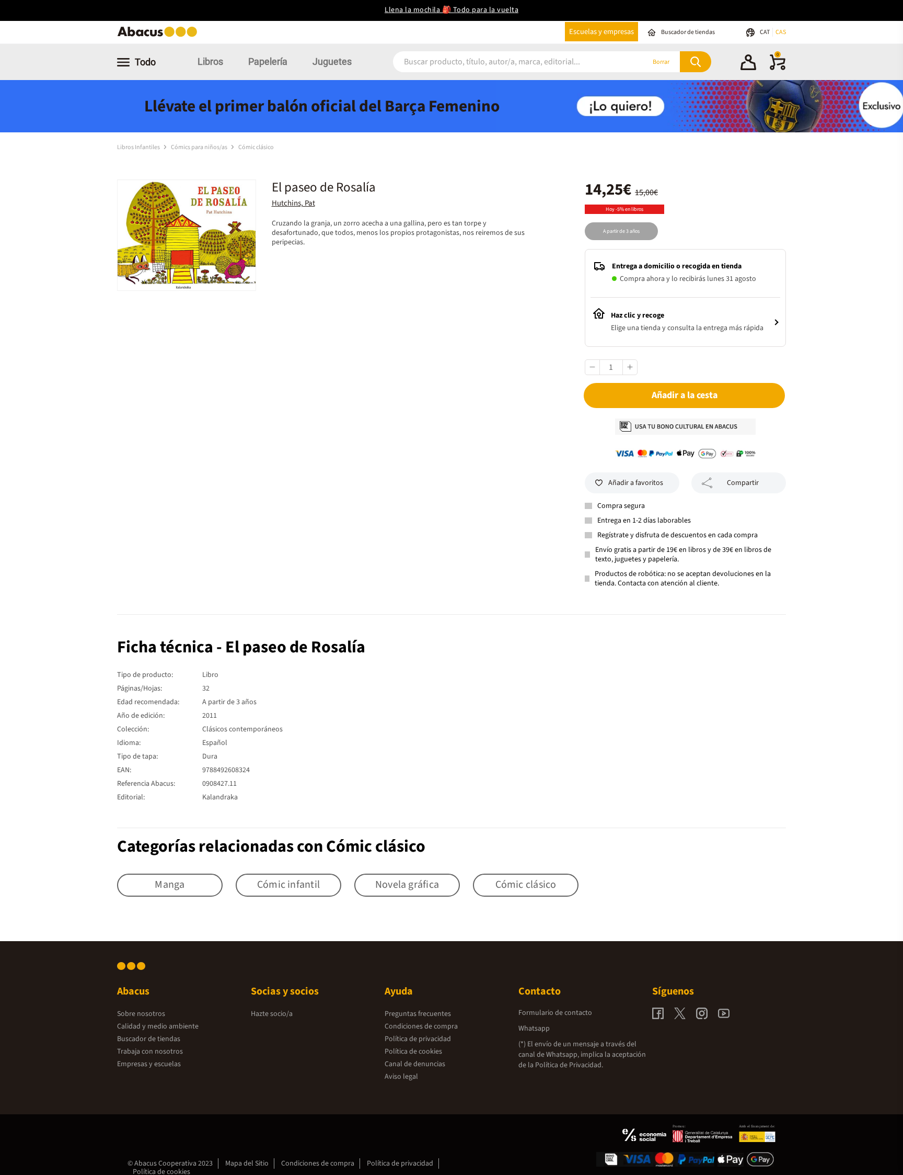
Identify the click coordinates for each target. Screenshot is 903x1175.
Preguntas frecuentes (418, 1014)
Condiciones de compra (421, 1026)
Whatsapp (534, 1028)
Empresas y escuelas (149, 1064)
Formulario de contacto (555, 1013)
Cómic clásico (256, 147)
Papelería (267, 61)
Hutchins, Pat (293, 203)
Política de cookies (413, 1051)
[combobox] (504, 62)
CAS (780, 32)
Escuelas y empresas (601, 31)
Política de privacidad (418, 1039)
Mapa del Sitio (247, 1163)
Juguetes (332, 61)
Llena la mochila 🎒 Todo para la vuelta (451, 10)
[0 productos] (777, 68)
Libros (210, 61)
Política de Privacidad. (569, 1065)
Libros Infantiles (139, 147)
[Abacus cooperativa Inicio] (160, 35)
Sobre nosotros (141, 1014)
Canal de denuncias (415, 1064)
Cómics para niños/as (199, 147)
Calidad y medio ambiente (158, 1026)
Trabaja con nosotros (150, 1051)
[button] (748, 64)
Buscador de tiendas (148, 1039)
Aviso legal (401, 1076)
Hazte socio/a (272, 1014)
